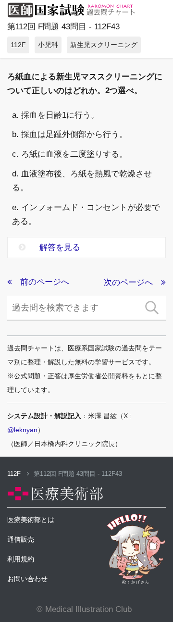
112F (15, 473)
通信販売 (20, 539)
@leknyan (22, 430)
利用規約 (20, 559)
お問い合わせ (27, 579)
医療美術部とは (30, 519)
